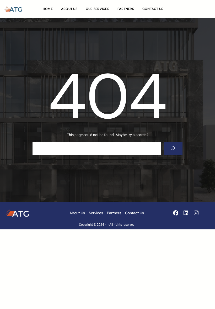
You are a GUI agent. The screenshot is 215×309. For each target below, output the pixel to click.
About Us (77, 213)
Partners (114, 213)
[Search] (173, 148)
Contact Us (134, 213)
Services (96, 213)
